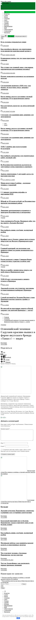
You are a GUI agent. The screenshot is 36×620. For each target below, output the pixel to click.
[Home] (5, 12)
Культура (7, 14)
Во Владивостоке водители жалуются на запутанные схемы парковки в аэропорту (16, 166)
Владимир (4, 343)
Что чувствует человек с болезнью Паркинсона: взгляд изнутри (14, 554)
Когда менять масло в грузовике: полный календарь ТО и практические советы (16, 97)
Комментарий (5, 429)
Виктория (4, 568)
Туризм (6, 21)
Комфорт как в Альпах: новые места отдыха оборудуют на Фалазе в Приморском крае (18, 240)
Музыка (6, 24)
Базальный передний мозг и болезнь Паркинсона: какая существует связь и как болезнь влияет (17, 522)
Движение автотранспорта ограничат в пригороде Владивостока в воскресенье (16, 211)
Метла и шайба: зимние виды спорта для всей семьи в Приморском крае (16, 271)
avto (5, 123)
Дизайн (6, 23)
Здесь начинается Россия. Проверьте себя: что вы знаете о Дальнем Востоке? (18, 222)
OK (18, 618)
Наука (6, 17)
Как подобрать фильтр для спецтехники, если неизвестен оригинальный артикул (16, 50)
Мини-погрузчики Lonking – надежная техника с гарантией (15, 184)
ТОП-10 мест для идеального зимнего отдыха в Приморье (15, 280)
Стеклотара (7, 31)
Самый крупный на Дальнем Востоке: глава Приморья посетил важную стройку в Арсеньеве (18, 299)
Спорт (6, 15)
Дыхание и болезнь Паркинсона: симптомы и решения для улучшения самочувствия (17, 511)
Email (3, 446)
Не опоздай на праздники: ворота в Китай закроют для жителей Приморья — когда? (17, 309)
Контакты (7, 32)
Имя (2, 443)
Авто (5, 20)
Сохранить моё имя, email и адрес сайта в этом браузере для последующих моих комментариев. (16, 450)
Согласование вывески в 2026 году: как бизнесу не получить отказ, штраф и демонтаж (16, 87)
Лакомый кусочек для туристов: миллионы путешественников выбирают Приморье (17, 289)
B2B (5, 28)
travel (5, 125)
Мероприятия (8, 26)
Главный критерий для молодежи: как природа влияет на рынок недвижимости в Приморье (17, 250)
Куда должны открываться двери (13, 42)
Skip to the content (6, 1)
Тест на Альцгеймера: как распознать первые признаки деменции (15, 564)
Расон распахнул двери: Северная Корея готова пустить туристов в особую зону (16, 260)
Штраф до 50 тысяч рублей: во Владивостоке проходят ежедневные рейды (18, 202)
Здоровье (7, 18)
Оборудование (8, 29)
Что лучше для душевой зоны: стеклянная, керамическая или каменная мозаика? (17, 68)
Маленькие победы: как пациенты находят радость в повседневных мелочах (17, 544)
